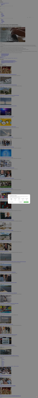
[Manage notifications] (36, 396)
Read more (19, 197)
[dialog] (19, 199)
